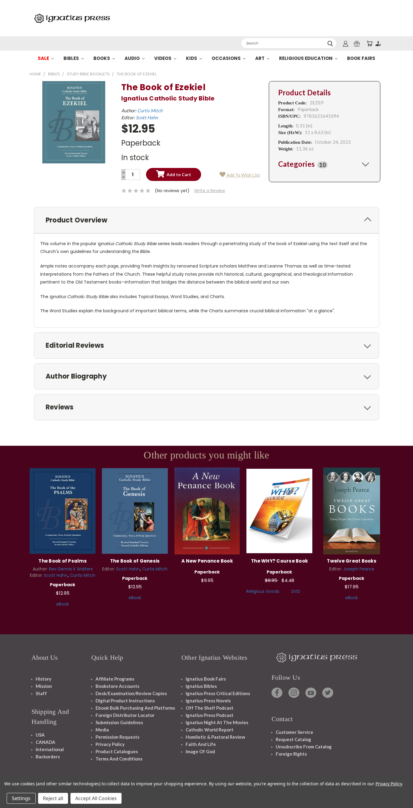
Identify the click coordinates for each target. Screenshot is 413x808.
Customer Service (294, 732)
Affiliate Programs (115, 679)
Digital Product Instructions (125, 700)
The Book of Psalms (62, 561)
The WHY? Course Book (279, 561)
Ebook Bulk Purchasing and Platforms (135, 708)
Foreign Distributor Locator (125, 715)
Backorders (48, 756)
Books (102, 58)
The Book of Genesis (135, 561)
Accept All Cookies (96, 798)
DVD (295, 591)
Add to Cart (62, 510)
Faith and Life (201, 744)
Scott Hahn (147, 117)
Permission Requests (117, 737)
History (43, 679)
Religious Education (306, 58)
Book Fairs (361, 58)
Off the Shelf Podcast (209, 708)
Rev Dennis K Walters (71, 569)
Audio (133, 58)
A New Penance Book (207, 561)
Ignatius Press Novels (208, 700)
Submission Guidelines (119, 722)
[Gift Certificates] (357, 43)
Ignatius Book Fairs (206, 679)
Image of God (200, 751)
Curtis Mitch (149, 110)
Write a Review (209, 191)
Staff (41, 693)
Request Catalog (293, 739)
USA (40, 734)
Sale (44, 58)
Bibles (71, 58)
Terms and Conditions (119, 758)
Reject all (53, 798)
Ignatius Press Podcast (209, 715)
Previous (397, 789)
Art (260, 58)
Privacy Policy (110, 744)
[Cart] (369, 43)
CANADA (45, 742)
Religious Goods (262, 591)
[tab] (324, 164)
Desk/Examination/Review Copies (131, 693)
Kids (192, 58)
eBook (62, 604)
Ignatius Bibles (201, 686)
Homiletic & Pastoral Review (215, 737)
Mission (44, 686)
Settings (21, 798)
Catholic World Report (209, 729)
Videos (163, 58)
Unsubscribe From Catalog (304, 746)
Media (102, 729)
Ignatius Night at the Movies (217, 722)
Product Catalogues (117, 751)
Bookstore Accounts (117, 686)
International (50, 749)
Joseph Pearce (358, 569)
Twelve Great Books (351, 561)
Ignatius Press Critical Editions (218, 693)
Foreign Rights (291, 754)
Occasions (227, 58)
